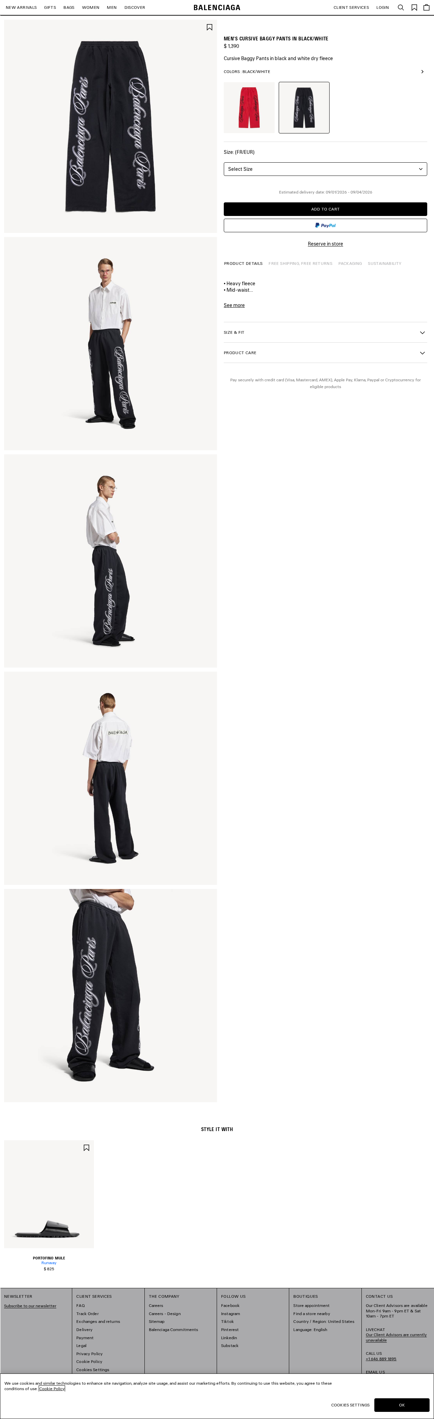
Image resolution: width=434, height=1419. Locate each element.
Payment (85, 1337)
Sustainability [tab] (384, 263)
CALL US (381, 1356)
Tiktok (227, 1321)
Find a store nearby (311, 1313)
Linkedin (229, 1337)
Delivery (84, 1329)
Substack (230, 1345)
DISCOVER (134, 7)
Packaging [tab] (350, 263)
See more (234, 305)
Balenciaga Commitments (173, 1329)
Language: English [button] (310, 1329)
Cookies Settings (92, 1369)
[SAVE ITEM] (209, 27)
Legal (81, 1345)
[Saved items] (414, 7)
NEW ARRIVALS (21, 7)
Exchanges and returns (98, 1321)
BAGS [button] (68, 7)
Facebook (230, 1305)
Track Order (87, 1313)
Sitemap (157, 1321)
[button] (325, 332)
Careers (156, 1305)
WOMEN (91, 7)
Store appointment (311, 1305)
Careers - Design (165, 1313)
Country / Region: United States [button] (323, 1321)
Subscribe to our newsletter (30, 1305)
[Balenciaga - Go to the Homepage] (217, 7)
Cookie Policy (89, 1361)
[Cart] (426, 7)
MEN (112, 7)
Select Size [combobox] (240, 169)
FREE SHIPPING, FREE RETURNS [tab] (300, 263)
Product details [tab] (243, 263)
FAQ (80, 1305)
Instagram (230, 1313)
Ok (402, 1404)
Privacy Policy (89, 1353)
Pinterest (230, 1329)
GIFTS (50, 7)
